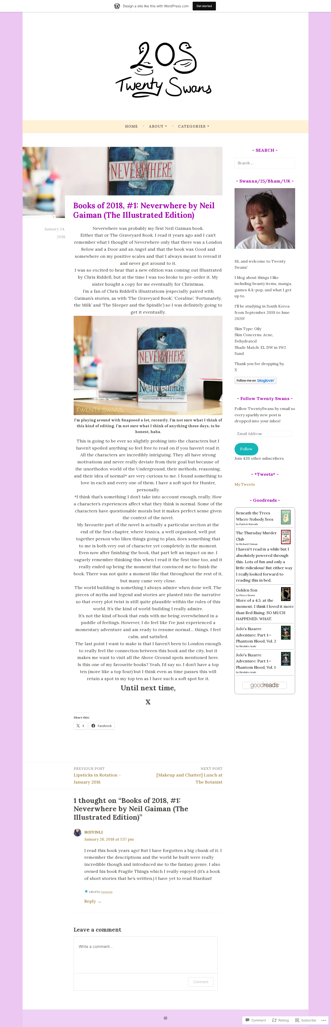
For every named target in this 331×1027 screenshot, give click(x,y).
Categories (192, 126)
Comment (200, 982)
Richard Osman (248, 544)
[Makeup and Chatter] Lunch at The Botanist (189, 775)
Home (131, 126)
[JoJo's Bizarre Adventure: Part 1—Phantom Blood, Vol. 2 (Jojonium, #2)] (286, 638)
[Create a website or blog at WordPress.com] (165, 1018)
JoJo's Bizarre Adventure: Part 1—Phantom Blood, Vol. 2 (256, 634)
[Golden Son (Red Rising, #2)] (286, 599)
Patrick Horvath (248, 524)
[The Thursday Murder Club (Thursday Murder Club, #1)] (286, 542)
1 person (106, 891)
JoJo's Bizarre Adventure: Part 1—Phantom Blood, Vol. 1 (256, 661)
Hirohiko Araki (247, 646)
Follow (246, 448)
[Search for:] (265, 162)
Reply (90, 901)
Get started (204, 6)
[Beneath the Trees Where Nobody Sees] (286, 522)
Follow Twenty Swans (264, 398)
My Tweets (245, 484)
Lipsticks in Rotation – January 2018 (97, 775)
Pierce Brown (247, 595)
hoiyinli (93, 832)
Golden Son (246, 590)
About (156, 126)
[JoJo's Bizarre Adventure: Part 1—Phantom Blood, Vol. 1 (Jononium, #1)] (286, 664)
